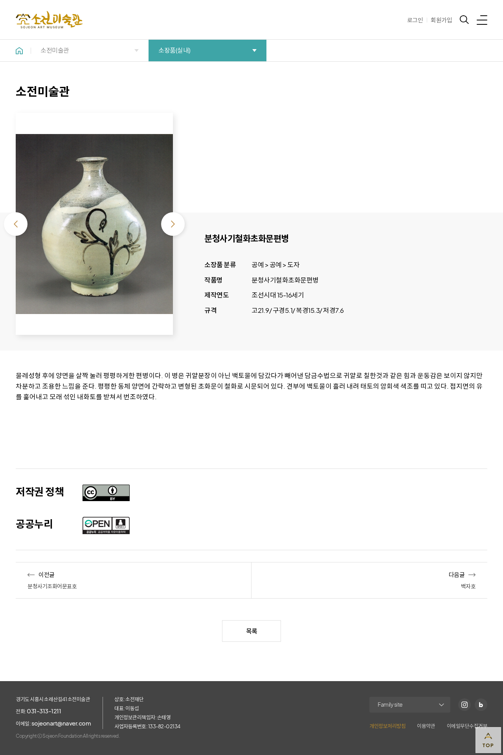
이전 (16, 224)
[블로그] (481, 704)
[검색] (464, 19)
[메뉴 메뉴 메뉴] (482, 19)
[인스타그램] (464, 704)
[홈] (19, 50)
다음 (173, 224)
